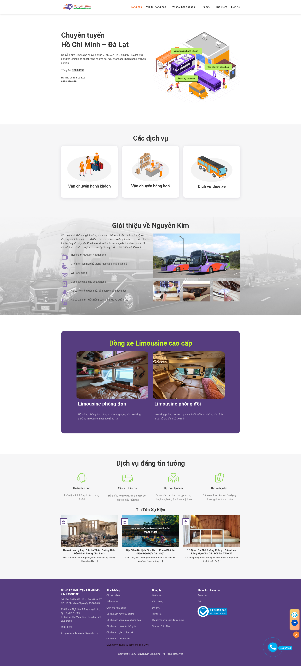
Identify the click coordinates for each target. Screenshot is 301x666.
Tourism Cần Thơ (161, 626)
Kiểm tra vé (112, 601)
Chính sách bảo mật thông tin (121, 626)
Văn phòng (157, 601)
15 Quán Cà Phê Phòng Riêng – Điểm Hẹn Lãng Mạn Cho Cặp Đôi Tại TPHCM (211, 552)
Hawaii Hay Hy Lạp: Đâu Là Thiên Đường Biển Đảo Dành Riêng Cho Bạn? (89, 552)
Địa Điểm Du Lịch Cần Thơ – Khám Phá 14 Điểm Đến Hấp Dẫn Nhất (150, 552)
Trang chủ (136, 6)
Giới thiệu (157, 595)
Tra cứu (205, 6)
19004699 (286, 648)
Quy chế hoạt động (116, 607)
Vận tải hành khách (183, 6)
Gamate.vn (112, 644)
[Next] (240, 544)
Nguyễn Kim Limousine (148, 654)
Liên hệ (235, 6)
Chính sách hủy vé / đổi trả (120, 613)
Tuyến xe (156, 613)
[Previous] (60, 544)
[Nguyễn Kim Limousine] (76, 7)
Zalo (200, 601)
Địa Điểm (221, 6)
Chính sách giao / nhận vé (119, 632)
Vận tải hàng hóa (156, 6)
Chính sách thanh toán (117, 638)
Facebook (203, 595)
